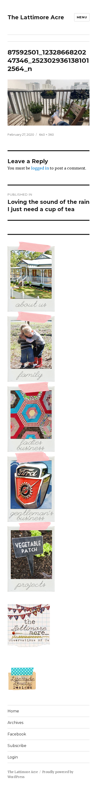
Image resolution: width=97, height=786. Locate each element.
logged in (40, 168)
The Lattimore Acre (36, 17)
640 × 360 (46, 134)
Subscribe (17, 745)
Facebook (17, 734)
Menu (82, 17)
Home (13, 711)
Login (13, 757)
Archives (15, 722)
